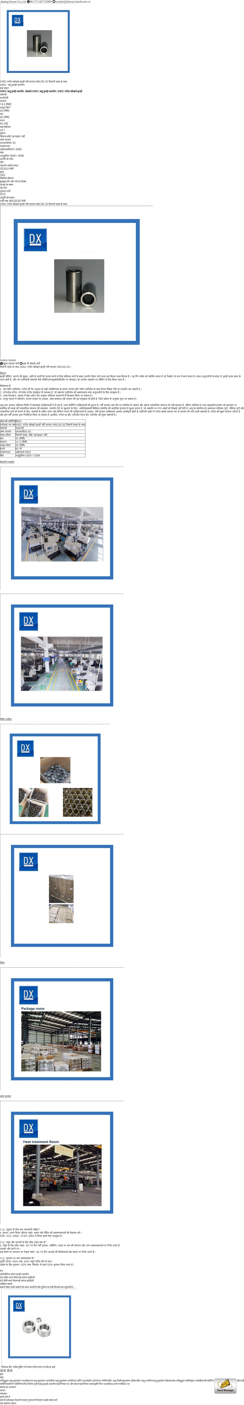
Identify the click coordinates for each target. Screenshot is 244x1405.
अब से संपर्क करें (31, 363)
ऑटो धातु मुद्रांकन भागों (61, 1380)
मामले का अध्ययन (8, 1387)
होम (1, 1374)
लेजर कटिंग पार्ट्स (80, 1380)
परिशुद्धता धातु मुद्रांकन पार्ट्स (13, 1380)
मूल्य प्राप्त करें (11, 363)
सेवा (2, 1377)
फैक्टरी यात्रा (21, 1400)
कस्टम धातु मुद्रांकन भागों (38, 1380)
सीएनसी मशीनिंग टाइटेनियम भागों (214, 1380)
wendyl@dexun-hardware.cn (72, 1)
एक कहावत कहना (8, 1403)
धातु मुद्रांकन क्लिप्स (162, 1380)
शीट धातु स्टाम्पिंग (145, 1380)
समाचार (3, 1393)
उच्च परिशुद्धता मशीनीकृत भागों (185, 1380)
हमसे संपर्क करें (50, 1400)
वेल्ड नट (126, 1383)
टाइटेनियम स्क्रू (86, 1383)
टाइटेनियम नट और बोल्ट (67, 1383)
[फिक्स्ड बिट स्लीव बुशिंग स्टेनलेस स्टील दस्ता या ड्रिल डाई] (38, 1363)
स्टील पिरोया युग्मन (30, 1383)
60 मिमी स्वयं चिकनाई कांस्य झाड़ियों (17, 1280)
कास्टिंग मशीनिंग (14, 1383)
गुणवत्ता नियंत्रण (35, 1400)
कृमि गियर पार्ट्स (101, 1383)
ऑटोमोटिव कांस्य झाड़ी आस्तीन (14, 1274)
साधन (2, 1390)
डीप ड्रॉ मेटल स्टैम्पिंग (98, 1380)
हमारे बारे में (5, 1396)
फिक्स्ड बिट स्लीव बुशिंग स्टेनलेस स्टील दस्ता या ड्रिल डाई (27, 1366)
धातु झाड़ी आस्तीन (16, 84)
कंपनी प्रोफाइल (7, 1400)
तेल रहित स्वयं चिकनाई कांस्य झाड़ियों (17, 1277)
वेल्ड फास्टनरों (115, 1383)
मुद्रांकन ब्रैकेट (130, 1380)
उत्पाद (3, 84)
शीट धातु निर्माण (115, 1380)
